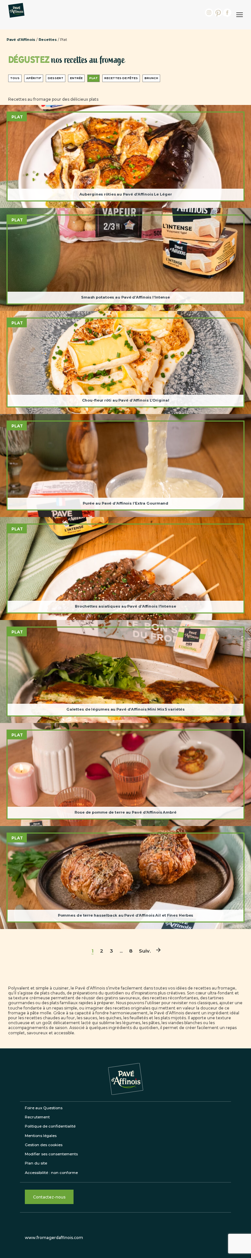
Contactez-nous (49, 1197)
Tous (15, 78)
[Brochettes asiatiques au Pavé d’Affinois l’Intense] (125, 568)
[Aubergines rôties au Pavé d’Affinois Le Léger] (125, 156)
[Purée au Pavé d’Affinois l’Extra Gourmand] (125, 465)
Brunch (151, 78)
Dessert (55, 78)
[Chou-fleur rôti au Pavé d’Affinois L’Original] (125, 362)
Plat (93, 78)
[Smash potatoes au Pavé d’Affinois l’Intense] (125, 259)
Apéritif (33, 78)
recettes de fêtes (121, 78)
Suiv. (145, 951)
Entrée (76, 78)
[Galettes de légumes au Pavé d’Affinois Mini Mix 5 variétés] (125, 671)
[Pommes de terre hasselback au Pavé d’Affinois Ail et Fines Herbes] (125, 877)
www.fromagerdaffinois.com (54, 1237)
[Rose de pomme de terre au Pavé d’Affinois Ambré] (125, 774)
